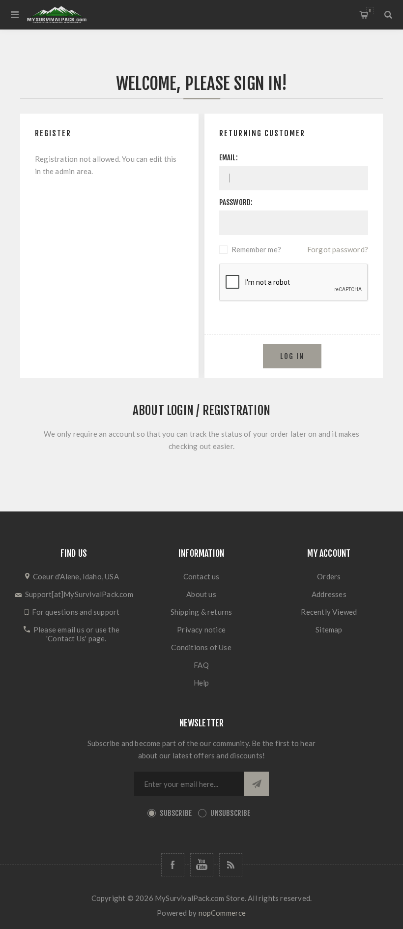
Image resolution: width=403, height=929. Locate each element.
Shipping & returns (201, 611)
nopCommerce (222, 912)
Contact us (201, 576)
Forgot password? (337, 249)
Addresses (329, 594)
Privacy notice (201, 629)
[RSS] (230, 864)
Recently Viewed (329, 611)
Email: (228, 157)
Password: (236, 202)
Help (201, 682)
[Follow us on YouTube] (201, 864)
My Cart (370, 10)
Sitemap (329, 629)
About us (201, 594)
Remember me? (256, 249)
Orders (329, 576)
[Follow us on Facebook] (172, 864)
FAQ (201, 664)
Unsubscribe (230, 813)
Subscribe (176, 813)
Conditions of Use (201, 647)
